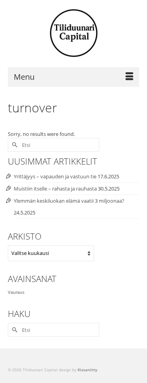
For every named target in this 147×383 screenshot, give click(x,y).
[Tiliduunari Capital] (73, 33)
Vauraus (16, 292)
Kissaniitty (87, 369)
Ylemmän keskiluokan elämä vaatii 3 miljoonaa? (69, 200)
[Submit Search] (14, 145)
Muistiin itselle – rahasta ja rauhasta (55, 188)
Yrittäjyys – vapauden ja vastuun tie (55, 176)
